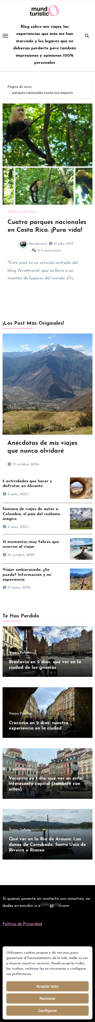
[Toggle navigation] (5, 35)
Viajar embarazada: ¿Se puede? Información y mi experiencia (27, 574)
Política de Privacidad (22, 924)
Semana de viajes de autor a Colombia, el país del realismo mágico (31, 514)
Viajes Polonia (20, 653)
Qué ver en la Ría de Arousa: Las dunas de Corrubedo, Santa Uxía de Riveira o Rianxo (47, 844)
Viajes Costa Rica (22, 212)
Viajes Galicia (19, 830)
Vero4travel (37, 244)
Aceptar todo (47, 986)
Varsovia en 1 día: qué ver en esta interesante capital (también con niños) (45, 784)
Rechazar (48, 998)
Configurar (47, 1010)
